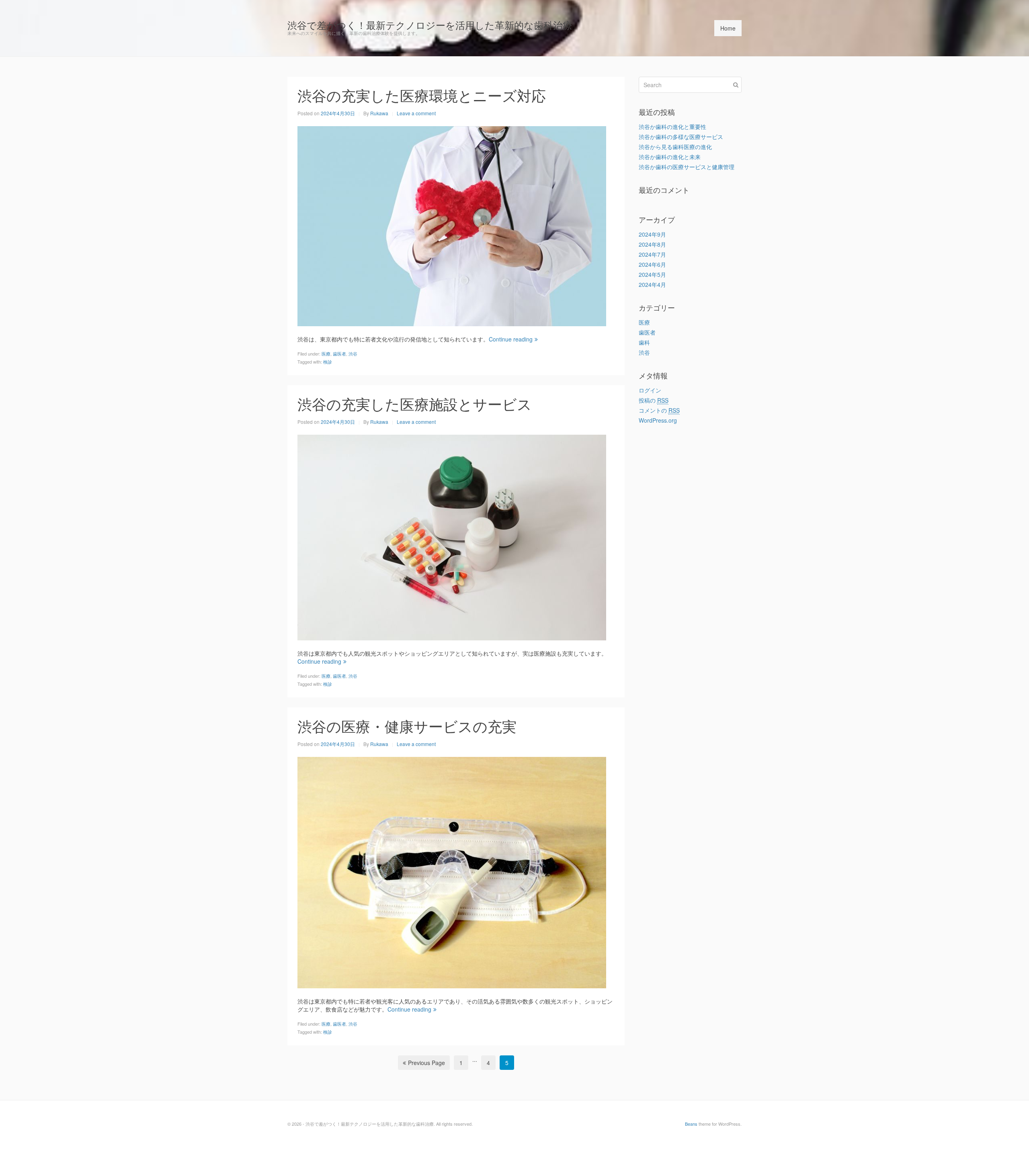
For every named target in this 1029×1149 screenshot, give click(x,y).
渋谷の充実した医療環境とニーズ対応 (421, 95)
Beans (691, 1123)
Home (728, 28)
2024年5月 (652, 274)
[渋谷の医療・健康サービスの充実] (451, 871)
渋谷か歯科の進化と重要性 (672, 127)
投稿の (653, 400)
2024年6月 (652, 264)
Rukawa (379, 113)
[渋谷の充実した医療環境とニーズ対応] (451, 225)
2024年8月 (652, 244)
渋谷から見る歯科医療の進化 (675, 147)
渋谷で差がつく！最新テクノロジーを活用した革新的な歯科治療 (429, 25)
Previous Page (426, 1063)
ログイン (650, 390)
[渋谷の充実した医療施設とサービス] (451, 536)
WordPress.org (658, 420)
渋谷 (352, 353)
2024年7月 (652, 254)
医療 (326, 353)
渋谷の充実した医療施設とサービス (414, 403)
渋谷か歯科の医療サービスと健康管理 (686, 167)
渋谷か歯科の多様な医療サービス (681, 137)
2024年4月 (652, 284)
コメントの (659, 410)
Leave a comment (416, 113)
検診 (327, 361)
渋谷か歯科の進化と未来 (670, 157)
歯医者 (339, 353)
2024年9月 (652, 234)
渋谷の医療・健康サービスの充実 (407, 726)
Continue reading (511, 339)
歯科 (644, 342)
